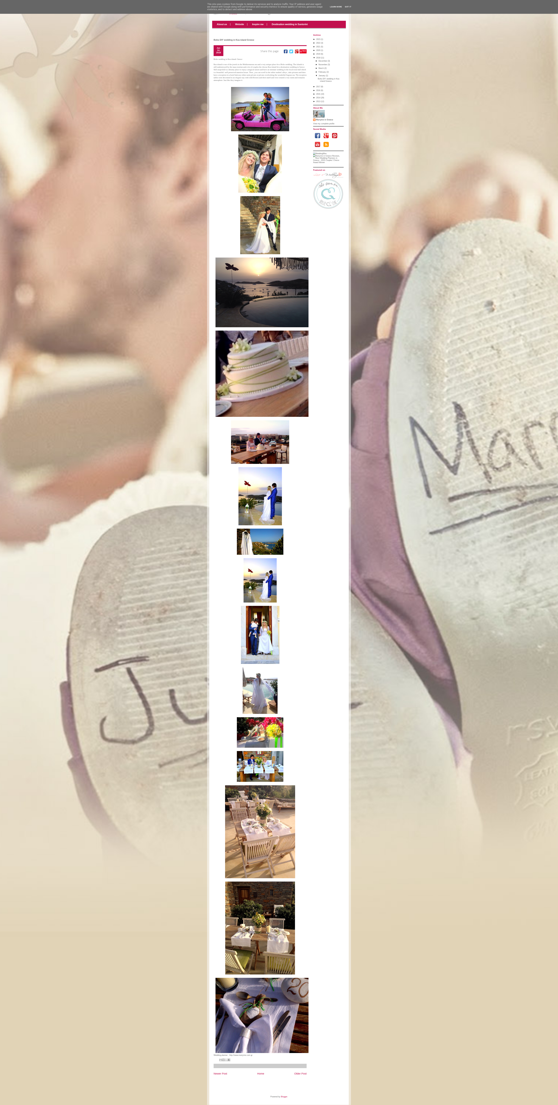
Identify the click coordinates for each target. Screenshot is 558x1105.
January (322, 75)
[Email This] (220, 1059)
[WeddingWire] (320, 153)
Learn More (336, 7)
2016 (318, 90)
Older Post (300, 1073)
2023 (318, 39)
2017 (318, 87)
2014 (318, 98)
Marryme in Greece (324, 120)
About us (222, 24)
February (322, 72)
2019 (318, 54)
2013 (318, 101)
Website (239, 24)
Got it (348, 7)
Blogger (284, 1097)
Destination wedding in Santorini (290, 24)
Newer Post (220, 1073)
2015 (318, 94)
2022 (318, 43)
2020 (318, 50)
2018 (318, 58)
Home (260, 1073)
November (323, 64)
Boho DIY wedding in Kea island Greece (328, 80)
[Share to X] (226, 1059)
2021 (318, 47)
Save (304, 51)
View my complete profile (323, 124)
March (321, 68)
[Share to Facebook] (228, 1059)
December (323, 61)
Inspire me (258, 24)
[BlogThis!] (223, 1059)
